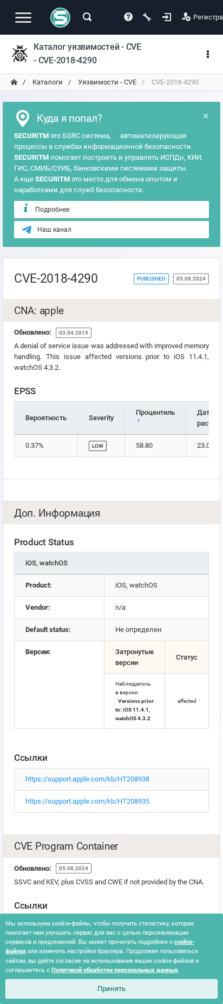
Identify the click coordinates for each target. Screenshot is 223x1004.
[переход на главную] (14, 82)
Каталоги (47, 82)
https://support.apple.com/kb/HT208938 (87, 779)
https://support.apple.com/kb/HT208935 (87, 801)
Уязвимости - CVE (106, 82)
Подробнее (52, 209)
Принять (111, 989)
